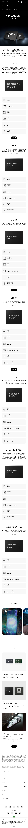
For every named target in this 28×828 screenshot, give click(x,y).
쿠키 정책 (8, 823)
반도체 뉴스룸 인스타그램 (20, 813)
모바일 (17, 677)
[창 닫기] (25, 819)
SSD (18, 741)
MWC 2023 (5, 738)
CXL (14, 741)
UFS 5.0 (6, 9)
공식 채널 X (10, 807)
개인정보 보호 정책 (4, 823)
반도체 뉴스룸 (8, 813)
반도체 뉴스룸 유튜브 (16, 813)
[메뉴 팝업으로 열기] (25, 2)
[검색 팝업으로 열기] (18, 2)
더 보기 (14, 746)
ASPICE (4, 708)
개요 (2, 9)
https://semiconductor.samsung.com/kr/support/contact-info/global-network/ (13, 767)
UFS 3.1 (15, 9)
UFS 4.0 (10, 9)
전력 (8, 741)
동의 (14, 826)
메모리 (9, 738)
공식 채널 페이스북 (14, 807)
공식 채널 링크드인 (18, 807)
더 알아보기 (14, 137)
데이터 (16, 738)
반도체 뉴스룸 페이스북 (12, 813)
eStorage (3, 5)
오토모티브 (4, 706)
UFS (4, 677)
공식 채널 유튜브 (22, 807)
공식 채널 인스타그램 (6, 807)
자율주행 (21, 738)
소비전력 (17, 706)
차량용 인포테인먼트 (11, 706)
